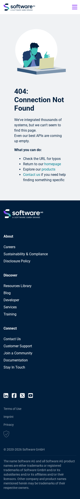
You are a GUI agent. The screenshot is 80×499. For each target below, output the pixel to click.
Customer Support (18, 346)
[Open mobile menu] (74, 7)
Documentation (16, 360)
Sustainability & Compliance (26, 254)
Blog (7, 293)
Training (10, 314)
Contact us (31, 175)
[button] (6, 435)
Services (10, 307)
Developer (11, 300)
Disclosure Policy (17, 261)
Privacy (9, 424)
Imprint (9, 416)
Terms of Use (12, 409)
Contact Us (12, 339)
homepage (52, 164)
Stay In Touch (14, 367)
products (48, 169)
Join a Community (18, 353)
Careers (9, 247)
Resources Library (18, 286)
